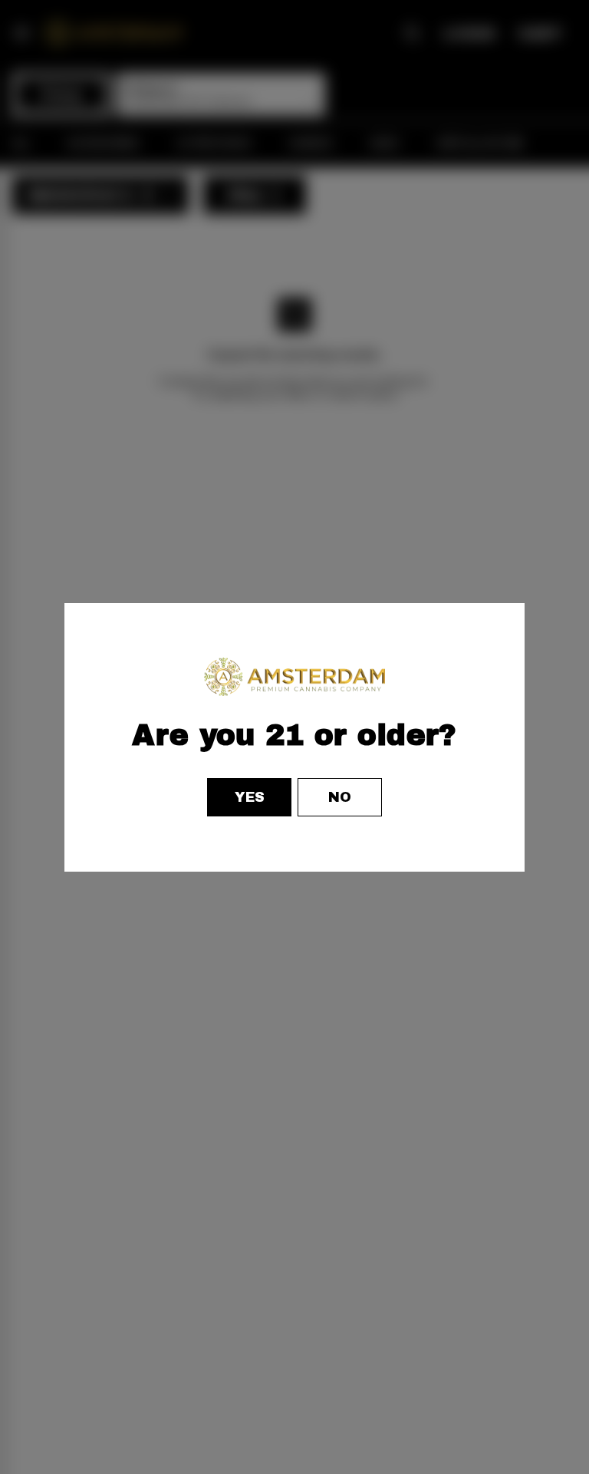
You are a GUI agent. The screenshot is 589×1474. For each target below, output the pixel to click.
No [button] (339, 797)
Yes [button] (250, 797)
